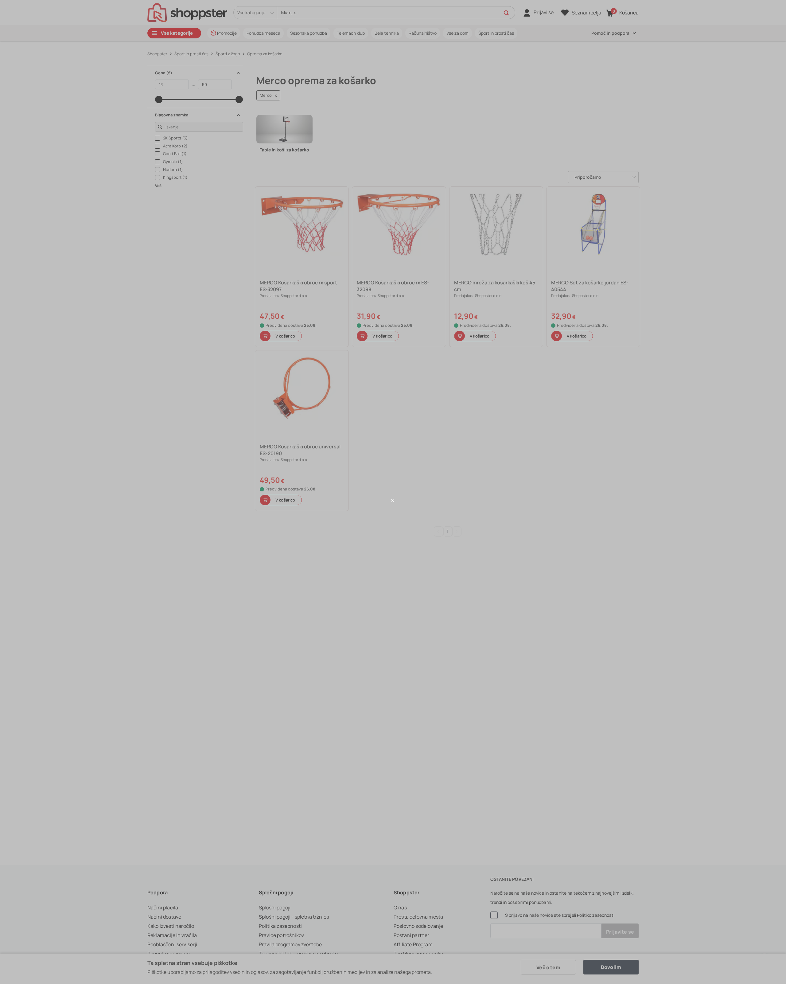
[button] (392, 500)
